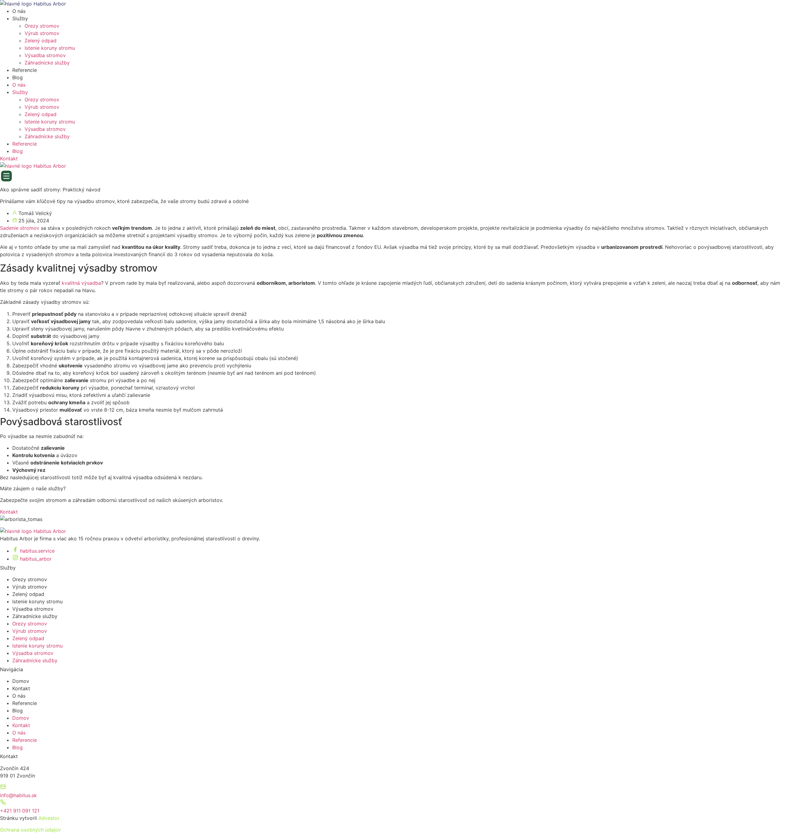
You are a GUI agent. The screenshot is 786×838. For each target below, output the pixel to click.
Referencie (24, 70)
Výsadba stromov (45, 55)
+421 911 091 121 (19, 811)
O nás (18, 11)
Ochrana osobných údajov (30, 830)
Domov (20, 681)
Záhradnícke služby (47, 63)
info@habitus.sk (18, 795)
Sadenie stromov (19, 228)
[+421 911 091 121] (3, 803)
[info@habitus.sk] (3, 788)
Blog (17, 77)
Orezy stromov (42, 26)
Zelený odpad (40, 40)
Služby (20, 18)
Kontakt (21, 688)
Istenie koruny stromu (50, 48)
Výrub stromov (42, 33)
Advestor (49, 818)
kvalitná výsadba (81, 283)
